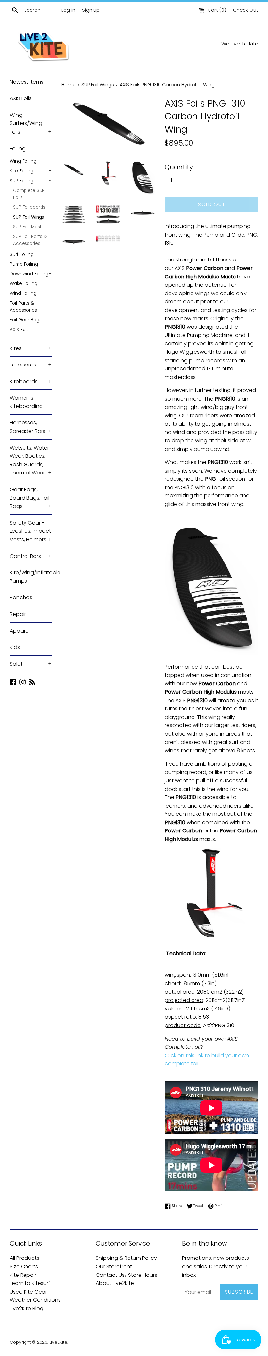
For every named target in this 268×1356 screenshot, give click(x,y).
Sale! (31, 664)
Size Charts (24, 1266)
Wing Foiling (31, 161)
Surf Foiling (31, 254)
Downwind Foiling (31, 274)
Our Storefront (114, 1266)
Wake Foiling (31, 283)
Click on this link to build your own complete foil (207, 1060)
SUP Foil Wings (28, 217)
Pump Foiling (31, 264)
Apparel (20, 630)
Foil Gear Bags (26, 320)
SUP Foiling (30, 181)
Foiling (30, 148)
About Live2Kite (115, 1283)
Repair (18, 614)
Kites (31, 348)
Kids (15, 647)
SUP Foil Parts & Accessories (30, 240)
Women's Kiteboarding (26, 402)
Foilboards (31, 364)
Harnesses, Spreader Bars (31, 427)
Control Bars (31, 556)
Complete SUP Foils (29, 194)
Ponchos (21, 597)
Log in (68, 10)
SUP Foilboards (29, 207)
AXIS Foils (21, 98)
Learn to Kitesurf (30, 1283)
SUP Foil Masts (28, 227)
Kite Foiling (31, 171)
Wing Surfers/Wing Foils (31, 123)
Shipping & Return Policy (126, 1258)
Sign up (91, 10)
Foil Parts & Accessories (23, 306)
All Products (24, 1258)
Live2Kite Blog (26, 1308)
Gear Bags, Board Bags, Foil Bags (31, 498)
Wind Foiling (31, 293)
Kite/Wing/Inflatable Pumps (31, 577)
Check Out (245, 10)
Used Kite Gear (28, 1291)
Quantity (179, 166)
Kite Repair (23, 1275)
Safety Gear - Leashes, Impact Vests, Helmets (31, 531)
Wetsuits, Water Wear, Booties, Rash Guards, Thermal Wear (31, 460)
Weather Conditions (35, 1300)
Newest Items (26, 82)
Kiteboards (31, 381)
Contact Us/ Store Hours (126, 1275)
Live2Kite (58, 1342)
